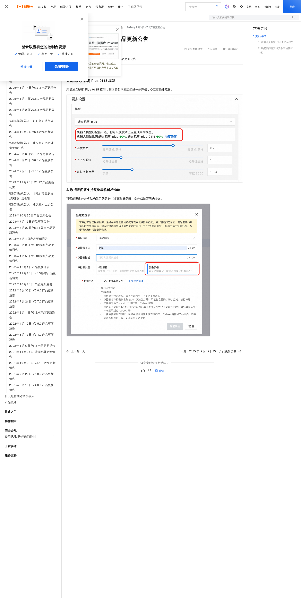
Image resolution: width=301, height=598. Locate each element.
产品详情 (212, 49)
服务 (121, 7)
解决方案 (66, 7)
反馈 (161, 370)
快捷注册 (26, 67)
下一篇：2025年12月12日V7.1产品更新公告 (207, 351)
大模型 (42, 7)
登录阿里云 (61, 66)
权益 (78, 7)
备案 (257, 6)
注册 (277, 6)
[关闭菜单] (6, 6)
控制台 (267, 6)
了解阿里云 (135, 7)
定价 (88, 7)
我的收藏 (233, 49)
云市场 (99, 7)
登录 (292, 6)
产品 (53, 7)
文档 (249, 6)
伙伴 (111, 7)
